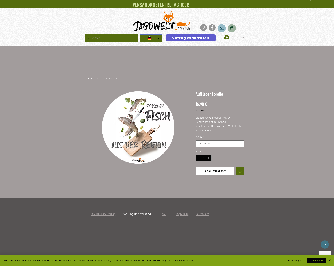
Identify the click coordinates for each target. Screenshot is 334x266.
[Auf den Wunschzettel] (240, 171)
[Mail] (222, 28)
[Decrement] (198, 158)
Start (91, 78)
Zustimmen (316, 260)
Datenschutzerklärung (183, 260)
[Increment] (209, 158)
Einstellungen (295, 260)
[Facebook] (212, 27)
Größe (200, 137)
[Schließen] (330, 260)
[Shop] (232, 28)
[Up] (325, 244)
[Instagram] (203, 27)
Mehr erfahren (203, 130)
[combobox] (220, 143)
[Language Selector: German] (151, 38)
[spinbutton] (203, 158)
